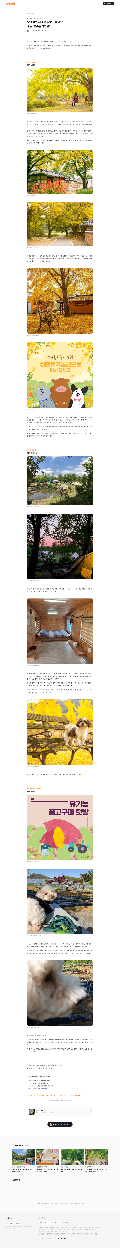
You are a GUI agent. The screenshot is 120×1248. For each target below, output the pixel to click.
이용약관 (41, 1238)
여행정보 (32, 13)
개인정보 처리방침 (62, 1238)
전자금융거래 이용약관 (50, 1238)
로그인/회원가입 (108, 3)
